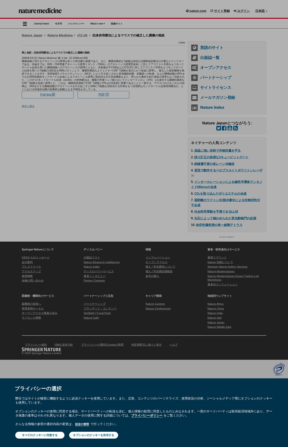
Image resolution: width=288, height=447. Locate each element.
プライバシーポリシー (147, 415)
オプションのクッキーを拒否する (93, 435)
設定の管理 (82, 424)
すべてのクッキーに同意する (40, 435)
